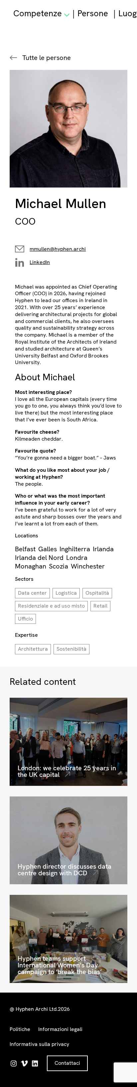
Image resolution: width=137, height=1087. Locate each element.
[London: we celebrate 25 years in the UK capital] (68, 742)
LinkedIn (40, 262)
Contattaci (67, 1063)
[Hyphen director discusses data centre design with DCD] (68, 840)
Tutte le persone (46, 57)
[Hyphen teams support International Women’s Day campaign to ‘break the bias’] (68, 939)
